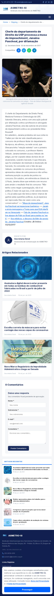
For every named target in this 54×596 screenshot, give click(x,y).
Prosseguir (27, 589)
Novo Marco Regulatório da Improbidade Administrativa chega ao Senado (25, 367)
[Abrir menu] (49, 17)
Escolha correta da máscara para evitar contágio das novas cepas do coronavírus (26, 328)
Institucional (6, 566)
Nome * (11, 401)
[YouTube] (49, 2)
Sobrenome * (13, 410)
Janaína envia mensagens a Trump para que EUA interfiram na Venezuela (26, 209)
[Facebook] (43, 2)
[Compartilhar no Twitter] (24, 50)
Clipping (14, 22)
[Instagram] (51, 2)
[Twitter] (46, 2)
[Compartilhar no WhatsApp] (29, 50)
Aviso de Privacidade (40, 581)
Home (5, 22)
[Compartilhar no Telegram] (34, 50)
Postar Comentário (18, 448)
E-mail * (11, 419)
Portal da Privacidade (16, 584)
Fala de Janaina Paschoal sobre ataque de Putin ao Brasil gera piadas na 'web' (26, 215)
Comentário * (13, 429)
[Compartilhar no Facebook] (19, 50)
